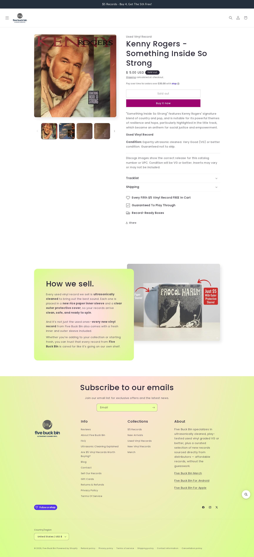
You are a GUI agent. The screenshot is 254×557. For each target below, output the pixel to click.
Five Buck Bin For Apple (190, 488)
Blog (84, 461)
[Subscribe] (153, 408)
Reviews (86, 429)
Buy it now (163, 103)
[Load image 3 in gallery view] (84, 131)
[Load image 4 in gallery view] (102, 131)
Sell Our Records (91, 473)
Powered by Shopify (67, 548)
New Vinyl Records (139, 446)
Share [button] (132, 222)
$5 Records (135, 429)
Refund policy (88, 548)
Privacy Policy (89, 490)
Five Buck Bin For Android (191, 480)
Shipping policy (145, 548)
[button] (7, 18)
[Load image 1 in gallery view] (49, 131)
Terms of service (125, 548)
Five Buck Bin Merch (188, 473)
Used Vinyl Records (140, 440)
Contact (86, 467)
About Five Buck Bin (93, 435)
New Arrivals (135, 435)
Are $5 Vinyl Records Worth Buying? (98, 454)
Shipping (131, 77)
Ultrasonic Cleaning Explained (100, 446)
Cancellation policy (192, 548)
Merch (131, 452)
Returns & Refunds (92, 484)
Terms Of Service (91, 496)
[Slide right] (114, 131)
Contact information (167, 548)
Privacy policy (106, 548)
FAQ (83, 440)
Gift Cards (87, 479)
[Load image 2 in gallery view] (67, 131)
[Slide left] (37, 131)
